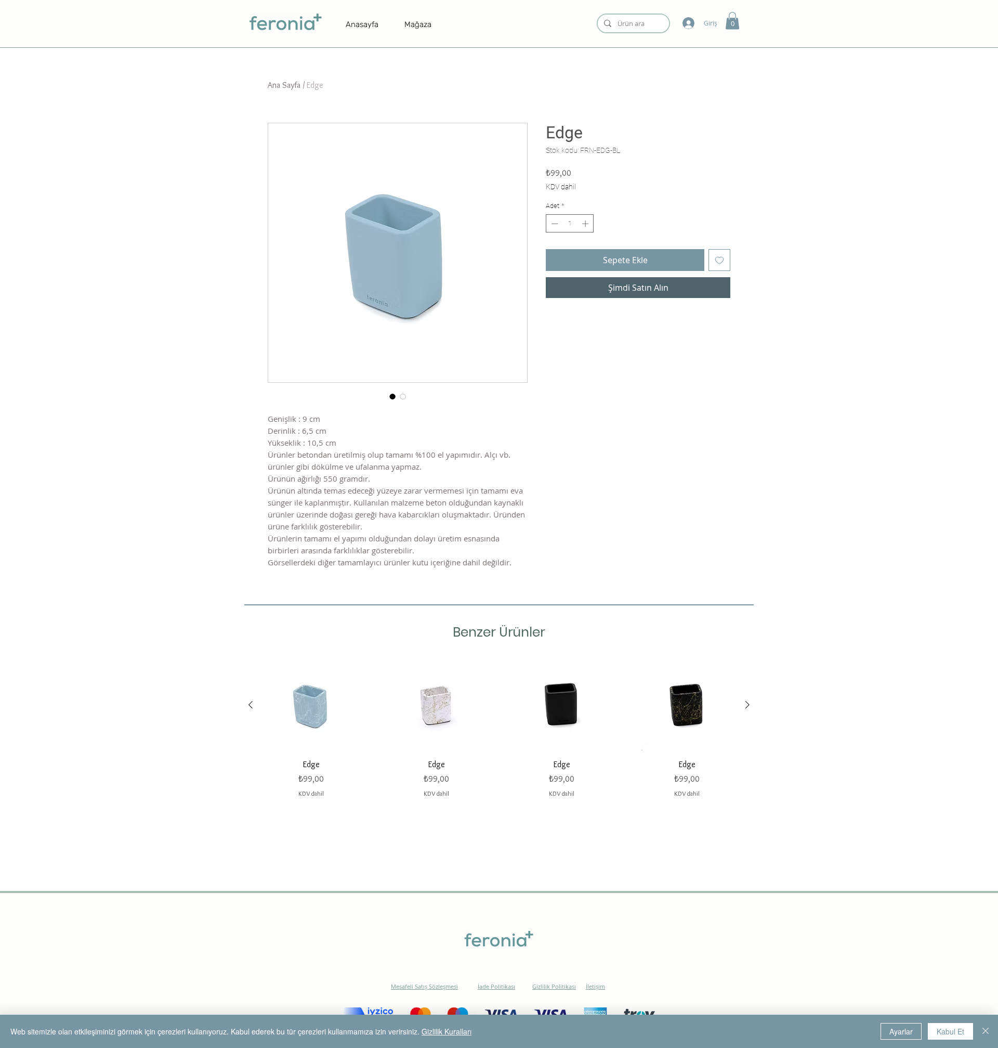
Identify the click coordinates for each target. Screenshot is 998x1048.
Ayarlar (901, 1031)
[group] (499, 728)
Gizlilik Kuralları (446, 1031)
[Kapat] (985, 1031)
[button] (732, 20)
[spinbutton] (570, 223)
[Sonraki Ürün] (747, 704)
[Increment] (586, 223)
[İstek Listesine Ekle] (719, 260)
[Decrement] (553, 223)
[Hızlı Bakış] (311, 705)
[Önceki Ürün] (250, 704)
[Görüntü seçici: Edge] (392, 396)
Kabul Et (950, 1031)
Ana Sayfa (284, 85)
